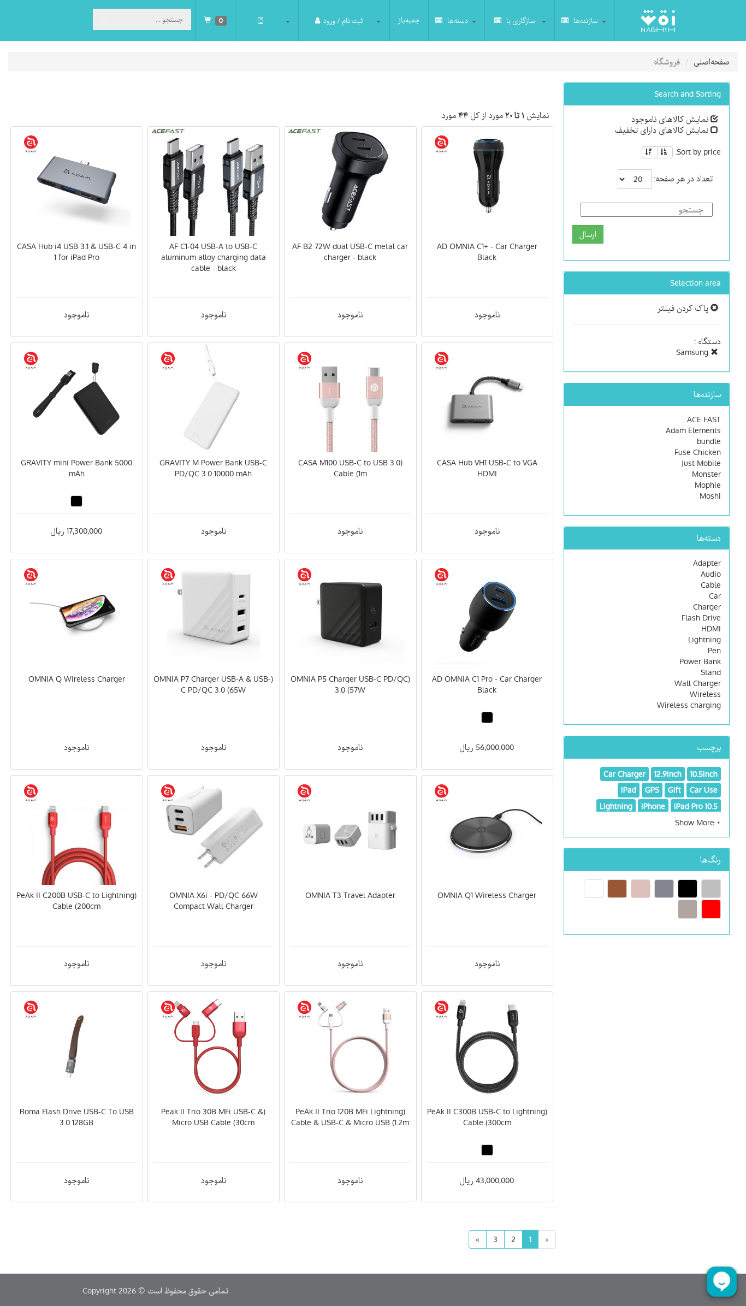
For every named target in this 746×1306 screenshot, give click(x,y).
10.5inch (704, 774)
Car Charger (624, 774)
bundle (709, 441)
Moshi (710, 496)
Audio (711, 574)
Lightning (704, 639)
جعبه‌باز (409, 20)
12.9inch (668, 774)
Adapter (707, 563)
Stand (711, 672)
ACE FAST (704, 419)
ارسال (587, 234)
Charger (707, 606)
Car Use (704, 789)
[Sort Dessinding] (650, 152)
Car (715, 595)
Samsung (693, 352)
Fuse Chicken (697, 452)
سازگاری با (520, 20)
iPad (628, 789)
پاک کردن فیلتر (684, 308)
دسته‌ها (457, 20)
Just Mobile (701, 463)
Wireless (705, 694)
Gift (674, 789)
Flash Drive (701, 617)
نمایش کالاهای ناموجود (671, 119)
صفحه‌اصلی (712, 61)
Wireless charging (689, 705)
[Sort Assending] (665, 152)
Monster (706, 474)
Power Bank (700, 661)
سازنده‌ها (585, 20)
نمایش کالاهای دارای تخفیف (662, 130)
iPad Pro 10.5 (696, 806)
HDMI (711, 628)
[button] (698, 822)
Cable (711, 585)
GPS (652, 789)
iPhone (653, 806)
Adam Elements (693, 430)
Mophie (708, 485)
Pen (714, 650)
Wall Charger (697, 683)
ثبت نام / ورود (343, 20)
